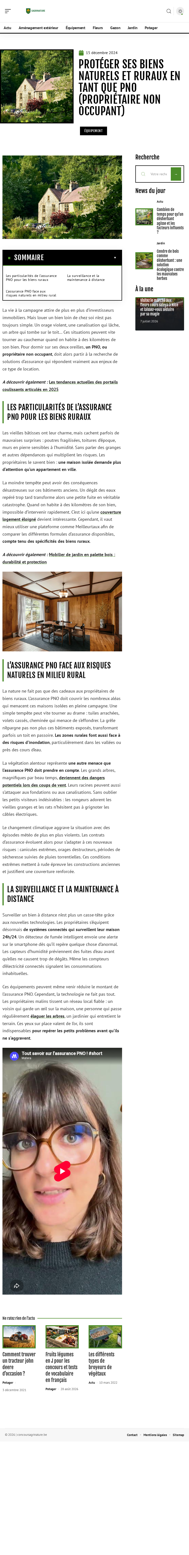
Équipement (93, 131)
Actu (92, 1382)
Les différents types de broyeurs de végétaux (101, 1364)
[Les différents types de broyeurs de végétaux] (105, 1337)
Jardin (161, 243)
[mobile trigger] (9, 11)
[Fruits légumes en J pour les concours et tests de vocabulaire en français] (62, 1337)
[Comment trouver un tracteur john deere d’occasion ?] (19, 1337)
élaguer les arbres (47, 1016)
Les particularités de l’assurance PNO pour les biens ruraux (31, 277)
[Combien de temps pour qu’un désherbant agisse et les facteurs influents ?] (144, 217)
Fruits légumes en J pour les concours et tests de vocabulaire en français (62, 1367)
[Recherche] (168, 11)
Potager (7, 1382)
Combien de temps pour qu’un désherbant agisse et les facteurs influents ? (170, 221)
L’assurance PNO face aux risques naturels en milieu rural (31, 293)
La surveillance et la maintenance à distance (86, 277)
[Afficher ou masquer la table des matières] (80, 258)
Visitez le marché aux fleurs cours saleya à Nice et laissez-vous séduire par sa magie (159, 307)
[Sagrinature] (35, 11)
